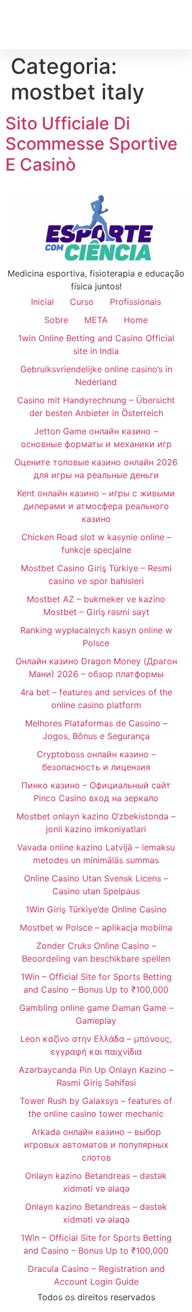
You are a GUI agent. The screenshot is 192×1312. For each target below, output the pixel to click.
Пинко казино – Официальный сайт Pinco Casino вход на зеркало (96, 791)
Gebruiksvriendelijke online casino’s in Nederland (96, 375)
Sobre (56, 319)
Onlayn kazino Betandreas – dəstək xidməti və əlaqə (96, 1182)
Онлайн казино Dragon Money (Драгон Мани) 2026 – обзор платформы (96, 667)
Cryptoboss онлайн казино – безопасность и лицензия (96, 760)
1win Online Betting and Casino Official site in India (96, 344)
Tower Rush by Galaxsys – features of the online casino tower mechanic (96, 1107)
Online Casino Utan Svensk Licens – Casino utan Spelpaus (96, 884)
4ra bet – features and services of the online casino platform (96, 698)
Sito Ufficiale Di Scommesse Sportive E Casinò (91, 144)
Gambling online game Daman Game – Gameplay (96, 1014)
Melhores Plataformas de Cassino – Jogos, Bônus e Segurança (96, 729)
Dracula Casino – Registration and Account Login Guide (96, 1275)
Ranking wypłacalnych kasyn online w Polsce (96, 636)
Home (136, 319)
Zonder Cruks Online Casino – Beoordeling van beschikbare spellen (96, 952)
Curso (82, 301)
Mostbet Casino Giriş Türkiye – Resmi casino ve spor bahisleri (96, 574)
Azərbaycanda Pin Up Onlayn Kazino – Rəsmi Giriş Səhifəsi (96, 1076)
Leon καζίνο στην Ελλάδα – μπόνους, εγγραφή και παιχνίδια (96, 1045)
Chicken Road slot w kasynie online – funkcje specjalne (96, 543)
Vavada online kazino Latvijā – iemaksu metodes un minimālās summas (96, 853)
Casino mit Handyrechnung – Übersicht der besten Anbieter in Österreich (96, 406)
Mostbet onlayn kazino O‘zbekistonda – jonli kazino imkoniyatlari (96, 822)
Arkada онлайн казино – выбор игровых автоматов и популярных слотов (96, 1144)
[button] (179, 24)
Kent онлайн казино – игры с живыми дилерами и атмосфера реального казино (96, 506)
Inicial (42, 301)
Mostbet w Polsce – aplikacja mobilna (96, 927)
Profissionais (135, 301)
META (96, 319)
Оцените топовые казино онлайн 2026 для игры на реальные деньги (96, 468)
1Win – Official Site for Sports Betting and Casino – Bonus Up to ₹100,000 (96, 983)
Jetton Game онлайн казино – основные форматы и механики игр (96, 437)
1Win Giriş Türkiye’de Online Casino (96, 909)
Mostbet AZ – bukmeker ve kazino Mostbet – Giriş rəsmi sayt (96, 605)
